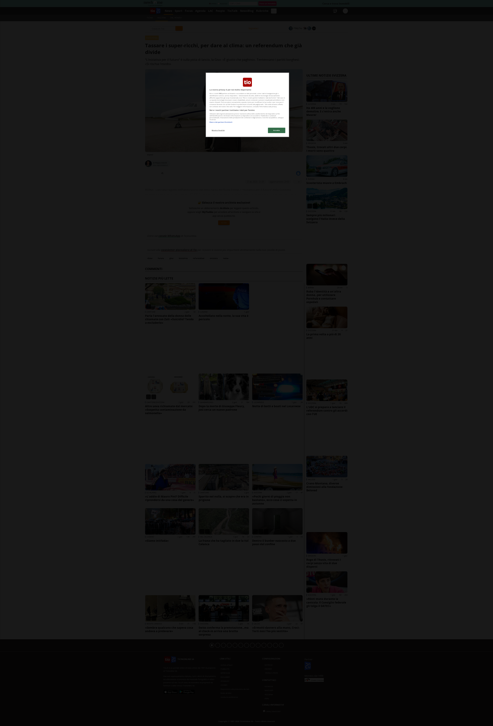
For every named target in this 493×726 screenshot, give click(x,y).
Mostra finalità (218, 130)
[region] (247, 105)
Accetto (276, 130)
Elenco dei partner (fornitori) (221, 122)
